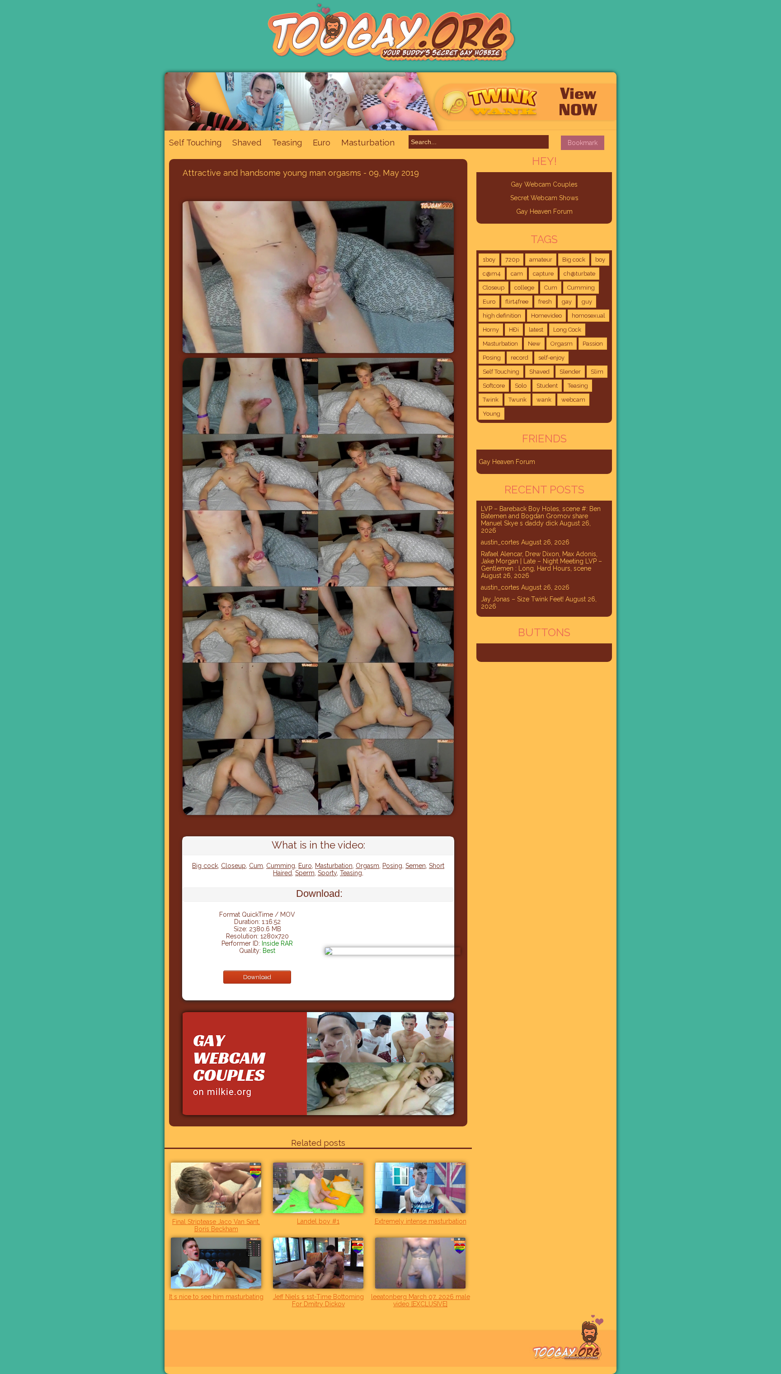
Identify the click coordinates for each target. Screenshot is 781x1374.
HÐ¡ (514, 329)
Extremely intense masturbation (420, 1221)
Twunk (517, 399)
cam (517, 273)
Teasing (287, 142)
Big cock (205, 865)
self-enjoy (551, 357)
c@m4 (492, 273)
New (534, 343)
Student (547, 385)
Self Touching (195, 142)
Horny (491, 329)
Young (491, 413)
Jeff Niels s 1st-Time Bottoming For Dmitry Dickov (318, 1300)
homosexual (588, 315)
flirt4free (516, 301)
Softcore (494, 385)
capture (543, 273)
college (524, 287)
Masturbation (368, 142)
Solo (521, 385)
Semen (415, 865)
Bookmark (583, 142)
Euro (321, 142)
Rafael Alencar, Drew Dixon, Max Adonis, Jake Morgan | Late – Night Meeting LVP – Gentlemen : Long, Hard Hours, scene (541, 561)
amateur (540, 259)
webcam (573, 399)
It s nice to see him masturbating (216, 1296)
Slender (570, 371)
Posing (392, 865)
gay (567, 301)
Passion (593, 343)
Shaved (246, 142)
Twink (491, 399)
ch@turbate (579, 273)
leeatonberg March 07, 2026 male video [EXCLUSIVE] (420, 1300)
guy (587, 301)
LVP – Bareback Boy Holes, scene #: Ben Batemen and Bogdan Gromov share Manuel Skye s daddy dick (541, 516)
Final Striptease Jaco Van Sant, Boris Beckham (216, 1225)
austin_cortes (500, 542)
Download (257, 977)
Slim (597, 371)
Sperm (305, 873)
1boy (489, 259)
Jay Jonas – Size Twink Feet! (522, 599)
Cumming (280, 865)
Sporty (327, 873)
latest (536, 329)
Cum (256, 865)
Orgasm (367, 865)
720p (512, 259)
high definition (502, 315)
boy (600, 259)
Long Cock (567, 329)
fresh (545, 301)
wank (543, 399)
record (519, 357)
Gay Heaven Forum (544, 211)
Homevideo (546, 315)
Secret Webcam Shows (544, 198)
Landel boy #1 (318, 1221)
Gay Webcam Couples (544, 184)
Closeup (233, 865)
